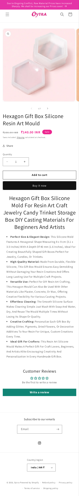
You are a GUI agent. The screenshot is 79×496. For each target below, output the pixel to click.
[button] (7, 14)
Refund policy (48, 482)
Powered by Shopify (29, 482)
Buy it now (39, 185)
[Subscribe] (58, 429)
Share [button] (9, 145)
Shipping (20, 137)
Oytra (17, 482)
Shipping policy (50, 488)
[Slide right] (48, 108)
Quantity (7, 154)
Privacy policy (65, 482)
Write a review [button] (39, 392)
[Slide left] (31, 108)
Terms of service (32, 488)
